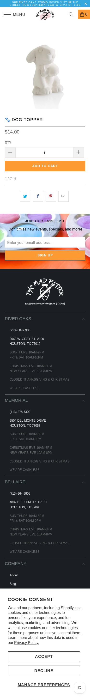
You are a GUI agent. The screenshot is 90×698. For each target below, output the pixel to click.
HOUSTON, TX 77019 (25, 344)
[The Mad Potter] (45, 14)
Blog (13, 584)
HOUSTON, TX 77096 (25, 507)
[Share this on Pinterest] (51, 196)
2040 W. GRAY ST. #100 (27, 339)
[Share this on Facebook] (38, 196)
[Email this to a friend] (63, 196)
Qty (8, 142)
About (14, 575)
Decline (43, 671)
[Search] (72, 14)
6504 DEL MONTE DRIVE (28, 420)
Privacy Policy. (26, 643)
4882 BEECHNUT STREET (29, 502)
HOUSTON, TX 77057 (25, 425)
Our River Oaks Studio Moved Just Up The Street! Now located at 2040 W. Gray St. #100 (45, 3)
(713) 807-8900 (20, 330)
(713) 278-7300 (20, 412)
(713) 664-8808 (20, 493)
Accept (44, 657)
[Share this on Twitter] (25, 196)
